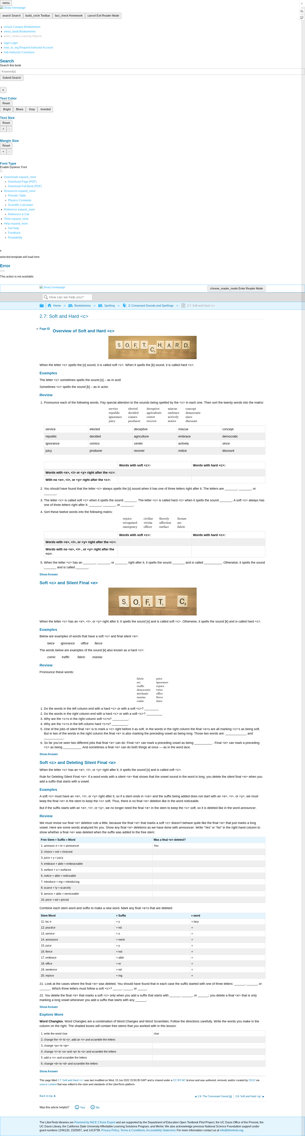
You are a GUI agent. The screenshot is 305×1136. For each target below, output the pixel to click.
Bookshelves (82, 305)
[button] (14, 232)
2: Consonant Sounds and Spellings (151, 305)
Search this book (10, 65)
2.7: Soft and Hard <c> (71, 1080)
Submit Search (11, 77)
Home (57, 305)
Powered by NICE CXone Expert (95, 1122)
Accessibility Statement (160, 1130)
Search (45, 297)
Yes (82, 1107)
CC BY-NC (179, 1080)
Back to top (46, 1095)
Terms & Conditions (132, 1130)
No (98, 1107)
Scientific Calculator (20, 204)
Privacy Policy (110, 1130)
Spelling (109, 305)
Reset (6, 103)
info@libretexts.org (231, 1130)
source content (48, 1084)
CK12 (252, 1080)
